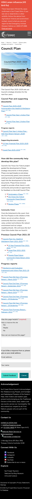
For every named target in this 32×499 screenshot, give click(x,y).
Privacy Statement (23, 483)
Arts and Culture (11, 476)
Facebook (10, 452)
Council (15, 42)
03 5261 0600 (9, 427)
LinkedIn (10, 457)
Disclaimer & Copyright (8, 483)
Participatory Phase (18, 194)
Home (2, 42)
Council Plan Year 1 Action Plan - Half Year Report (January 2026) (14, 133)
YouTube (10, 460)
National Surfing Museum (14, 473)
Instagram (11, 455)
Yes (4, 325)
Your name (5, 365)
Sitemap (3, 485)
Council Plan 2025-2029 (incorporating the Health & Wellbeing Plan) (15, 108)
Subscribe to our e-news (16, 462)
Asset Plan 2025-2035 (14, 150)
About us (8, 42)
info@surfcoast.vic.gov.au (11, 425)
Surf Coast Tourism (12, 471)
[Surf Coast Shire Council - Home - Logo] (8, 34)
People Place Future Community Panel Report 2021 (18, 257)
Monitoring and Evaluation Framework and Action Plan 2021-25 (15, 270)
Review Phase (16, 204)
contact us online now (9, 423)
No (4, 330)
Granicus (5, 490)
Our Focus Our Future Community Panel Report (16, 199)
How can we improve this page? (13, 335)
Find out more (7, 28)
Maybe (5, 328)
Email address (6, 357)
